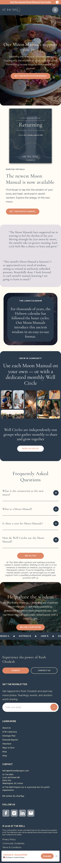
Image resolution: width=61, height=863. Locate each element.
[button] (55, 10)
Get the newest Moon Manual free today (30, 2)
